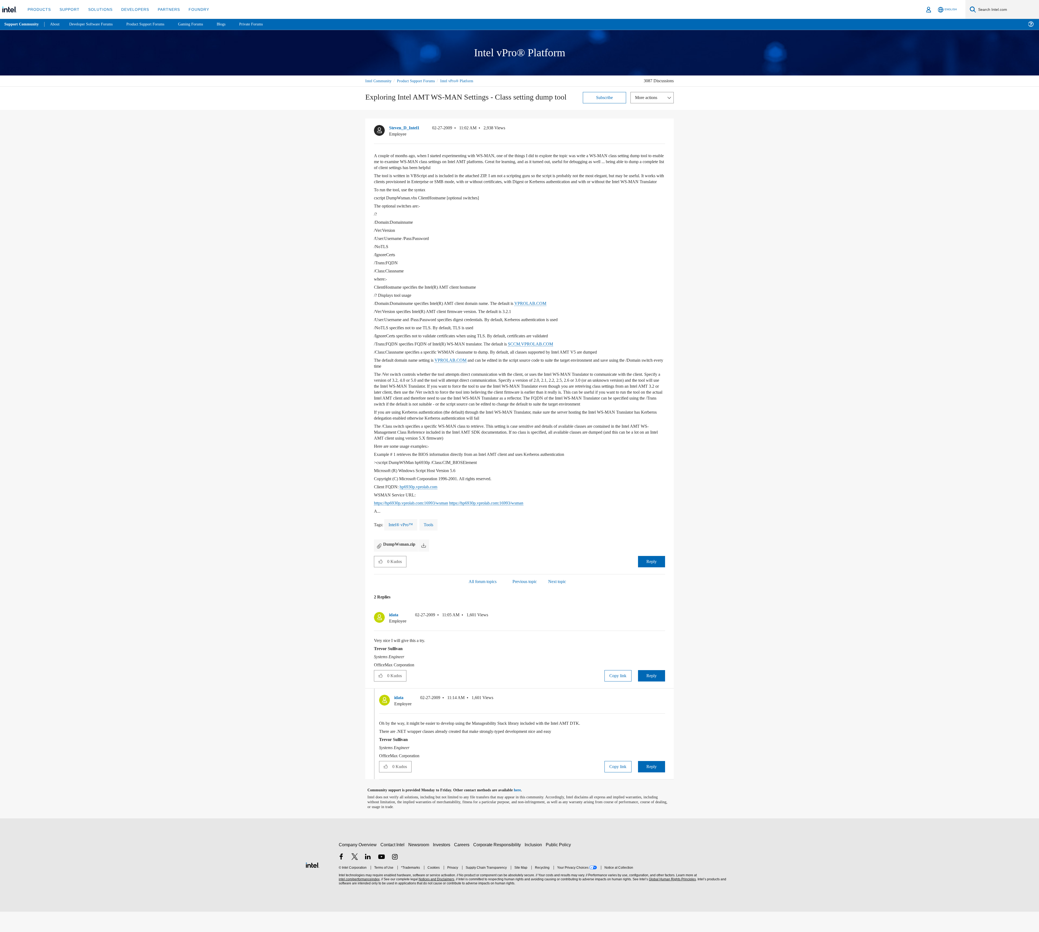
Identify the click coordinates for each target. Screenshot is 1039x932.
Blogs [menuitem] (232, 24)
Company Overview (358, 865)
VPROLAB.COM (544, 317)
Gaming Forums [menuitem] (200, 24)
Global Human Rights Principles (671, 899)
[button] (662, 137)
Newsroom (419, 865)
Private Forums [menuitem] (263, 24)
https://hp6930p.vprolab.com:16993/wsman (417, 523)
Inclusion (534, 865)
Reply (651, 581)
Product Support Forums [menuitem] (153, 24)
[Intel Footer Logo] (312, 884)
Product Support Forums (420, 81)
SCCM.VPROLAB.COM (538, 358)
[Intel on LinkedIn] (368, 877)
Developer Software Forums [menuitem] (95, 24)
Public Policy (559, 865)
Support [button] (68, 9)
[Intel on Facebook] (341, 877)
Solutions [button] (97, 9)
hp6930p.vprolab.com (421, 507)
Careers (462, 865)
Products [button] (39, 9)
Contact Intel (393, 865)
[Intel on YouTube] (381, 877)
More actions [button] (647, 97)
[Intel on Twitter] (354, 877)
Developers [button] (131, 9)
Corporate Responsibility (498, 865)
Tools (428, 545)
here (522, 811)
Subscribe (604, 97)
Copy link (618, 696)
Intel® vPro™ (400, 545)
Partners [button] (163, 9)
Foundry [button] (192, 9)
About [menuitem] (56, 24)
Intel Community (379, 81)
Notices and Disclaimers (436, 899)
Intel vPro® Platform (464, 81)
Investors (443, 865)
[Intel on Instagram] (394, 877)
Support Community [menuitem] (22, 24)
